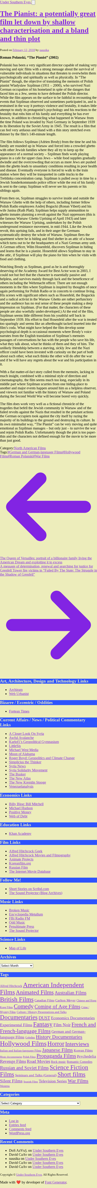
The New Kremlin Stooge (27, 782)
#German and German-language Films (35, 452)
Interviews (77, 1044)
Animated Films (35, 992)
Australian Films (70, 992)
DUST (44, 1017)
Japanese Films (57, 1050)
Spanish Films (30, 1081)
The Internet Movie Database (30, 871)
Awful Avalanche (21, 738)
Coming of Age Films (57, 1006)
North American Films (30, 448)
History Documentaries (59, 1037)
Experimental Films (16, 1025)
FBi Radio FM (19, 918)
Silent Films (11, 1080)
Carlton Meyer (65, 1000)
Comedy (24, 1006)
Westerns (5, 1086)
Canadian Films (44, 1000)
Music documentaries (11, 1056)
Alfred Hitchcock (11, 986)
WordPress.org (19, 1133)
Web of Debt (18, 816)
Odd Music (17, 922)
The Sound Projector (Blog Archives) (35, 893)
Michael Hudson (21, 808)
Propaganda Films (56, 1056)
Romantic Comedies (79, 1061)
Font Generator (55, 1182)
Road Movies (38, 1061)
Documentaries (19, 1017)
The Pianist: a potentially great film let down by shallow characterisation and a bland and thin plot (48, 26)
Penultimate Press (21, 926)
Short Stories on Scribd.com (29, 889)
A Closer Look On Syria (26, 734)
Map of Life (17, 948)
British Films (17, 999)
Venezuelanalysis (21, 786)
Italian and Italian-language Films (20, 1050)
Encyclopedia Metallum (26, 914)
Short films (71, 1074)
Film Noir (62, 1024)
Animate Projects (21, 859)
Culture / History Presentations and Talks (42, 1012)
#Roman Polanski (20, 456)
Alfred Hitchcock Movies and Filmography (40, 855)
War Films (78, 1081)
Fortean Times (19, 711)
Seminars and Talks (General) (36, 1075)
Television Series (53, 1081)
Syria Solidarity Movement (28, 770)
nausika (44, 50)
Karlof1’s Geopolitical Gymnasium (34, 742)
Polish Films (29, 1056)
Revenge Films (13, 1061)
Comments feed (20, 1129)
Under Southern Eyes (16, 2)
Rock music (58, 1061)
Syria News (17, 766)
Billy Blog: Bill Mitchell (26, 804)
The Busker (17, 774)
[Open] (33, 2)
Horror (55, 1043)
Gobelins (30, 1037)
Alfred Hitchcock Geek (25, 851)
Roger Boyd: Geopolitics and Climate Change (42, 758)
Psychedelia (86, 1056)
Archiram (16, 690)
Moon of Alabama (22, 754)
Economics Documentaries (73, 1018)
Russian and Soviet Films (24, 1067)
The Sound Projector (24, 930)
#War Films (41, 456)
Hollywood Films (23, 1043)
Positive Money (20, 812)
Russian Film (18, 867)
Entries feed (17, 1125)
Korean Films (83, 1050)
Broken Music (19, 910)
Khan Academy (20, 833)
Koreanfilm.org (20, 863)
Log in (13, 1121)
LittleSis (15, 746)
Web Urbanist (19, 694)
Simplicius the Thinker (25, 762)
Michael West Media (23, 750)
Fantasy (43, 1024)
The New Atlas (20, 778)
